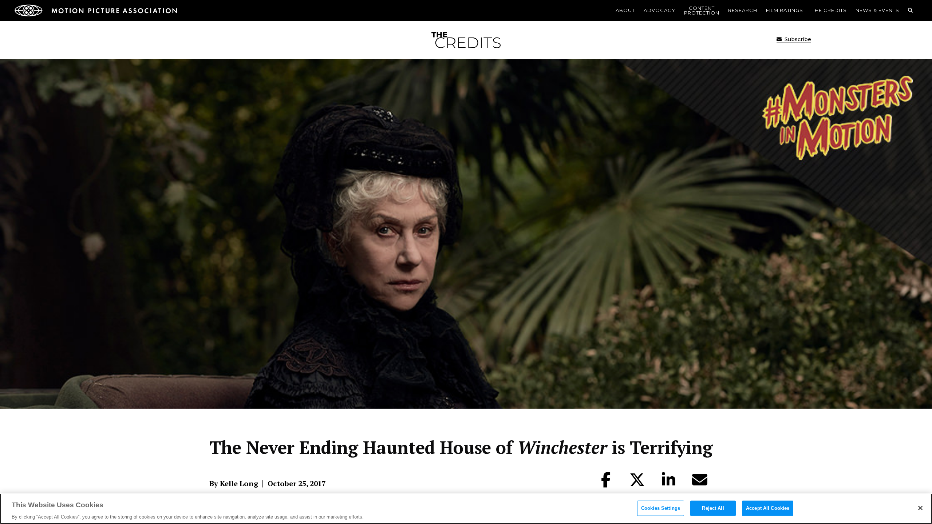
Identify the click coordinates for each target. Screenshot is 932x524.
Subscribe (797, 39)
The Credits (829, 10)
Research (742, 10)
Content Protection (701, 10)
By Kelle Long (233, 483)
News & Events (877, 10)
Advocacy (659, 10)
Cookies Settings (660, 508)
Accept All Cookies (767, 508)
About (625, 10)
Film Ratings (784, 10)
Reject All (713, 508)
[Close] (920, 508)
